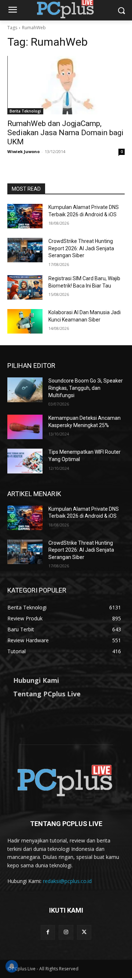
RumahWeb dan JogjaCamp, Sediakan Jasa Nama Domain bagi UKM (65, 132)
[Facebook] (48, 932)
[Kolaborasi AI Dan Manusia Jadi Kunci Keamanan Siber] (25, 321)
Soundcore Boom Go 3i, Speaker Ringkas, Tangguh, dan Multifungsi (85, 388)
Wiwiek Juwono (23, 151)
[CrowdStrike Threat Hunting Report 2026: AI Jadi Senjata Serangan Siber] (25, 250)
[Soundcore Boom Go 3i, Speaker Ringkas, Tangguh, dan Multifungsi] (25, 389)
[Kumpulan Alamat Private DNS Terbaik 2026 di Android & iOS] (25, 216)
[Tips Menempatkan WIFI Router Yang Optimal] (25, 461)
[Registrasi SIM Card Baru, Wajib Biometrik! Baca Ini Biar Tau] (25, 287)
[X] (84, 932)
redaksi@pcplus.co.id (67, 881)
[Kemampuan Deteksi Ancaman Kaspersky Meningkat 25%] (25, 427)
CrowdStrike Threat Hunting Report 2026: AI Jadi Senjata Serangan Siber (81, 248)
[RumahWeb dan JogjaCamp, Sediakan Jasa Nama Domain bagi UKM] (66, 85)
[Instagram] (66, 932)
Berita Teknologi (25, 111)
